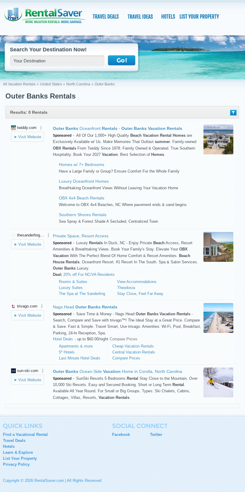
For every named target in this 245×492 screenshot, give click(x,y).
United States (51, 84)
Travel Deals (14, 440)
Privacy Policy (16, 464)
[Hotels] (168, 16)
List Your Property (20, 458)
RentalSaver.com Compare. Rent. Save (48, 19)
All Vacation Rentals (19, 84)
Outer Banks (105, 84)
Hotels (9, 446)
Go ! (122, 60)
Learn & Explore (18, 452)
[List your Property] (199, 16)
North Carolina (78, 84)
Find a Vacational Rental (25, 434)
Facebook (121, 434)
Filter (233, 113)
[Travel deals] (106, 16)
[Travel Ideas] (140, 16)
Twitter (156, 434)
